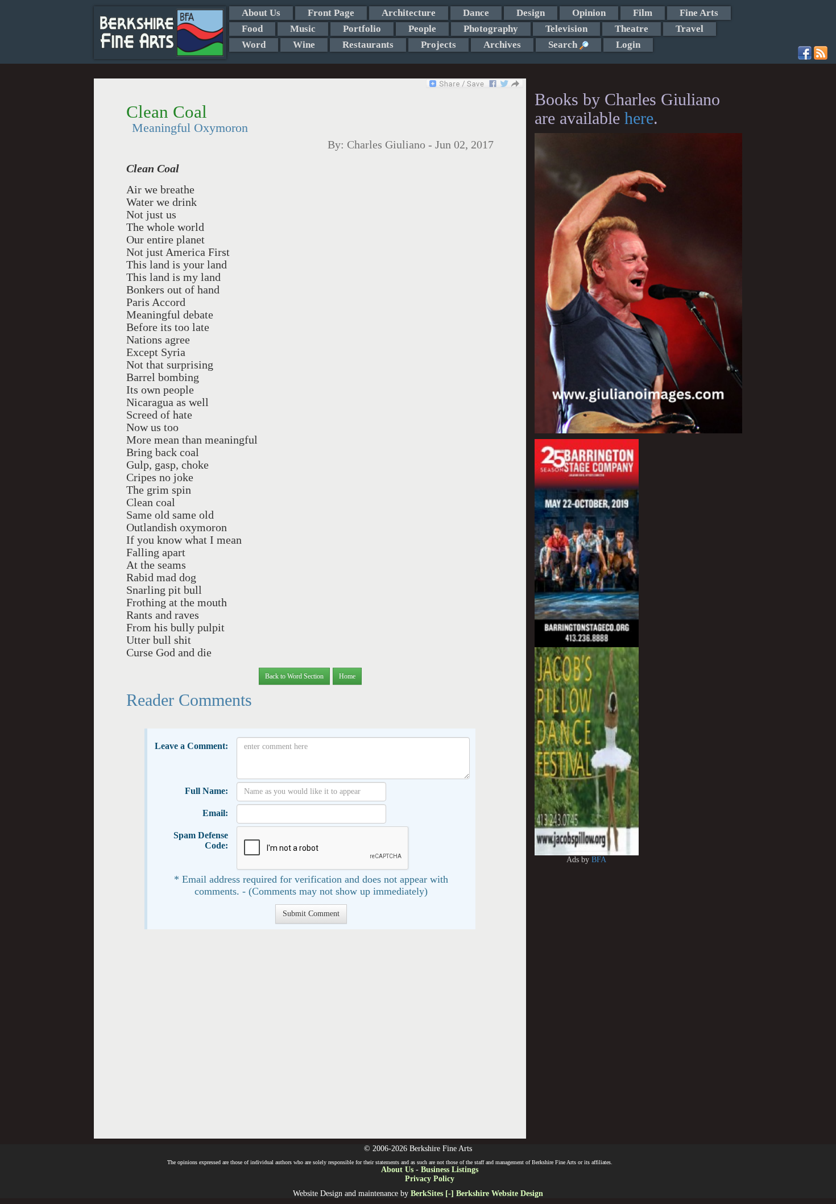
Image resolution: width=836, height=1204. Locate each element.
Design (530, 12)
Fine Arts (699, 12)
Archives (502, 44)
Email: (215, 813)
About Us (261, 12)
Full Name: (206, 791)
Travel (689, 28)
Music (303, 28)
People (422, 28)
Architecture (409, 12)
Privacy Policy (429, 1178)
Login (628, 44)
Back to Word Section (294, 676)
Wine (304, 44)
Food (252, 28)
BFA (598, 859)
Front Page (331, 12)
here (638, 118)
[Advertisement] (309, 1040)
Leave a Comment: (191, 746)
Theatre (631, 28)
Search (564, 44)
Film (642, 12)
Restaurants (368, 44)
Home (347, 676)
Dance (476, 12)
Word (254, 44)
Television (566, 28)
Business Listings (449, 1169)
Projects (438, 44)
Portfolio (362, 28)
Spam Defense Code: (200, 840)
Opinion (589, 12)
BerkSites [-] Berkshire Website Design (477, 1193)
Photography (490, 28)
